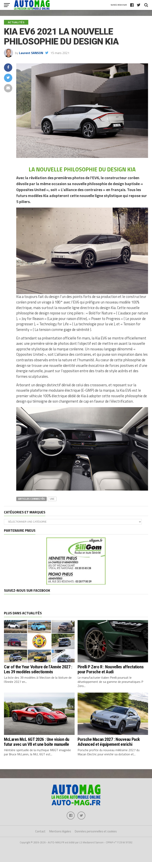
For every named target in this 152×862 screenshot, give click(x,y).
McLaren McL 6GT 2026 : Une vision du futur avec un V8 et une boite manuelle (36, 742)
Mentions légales (60, 831)
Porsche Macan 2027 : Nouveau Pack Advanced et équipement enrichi (109, 742)
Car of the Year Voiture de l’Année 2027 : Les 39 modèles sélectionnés (38, 669)
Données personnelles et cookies (96, 831)
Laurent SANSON (31, 52)
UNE (52, 499)
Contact (40, 831)
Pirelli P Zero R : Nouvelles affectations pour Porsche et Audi (111, 669)
